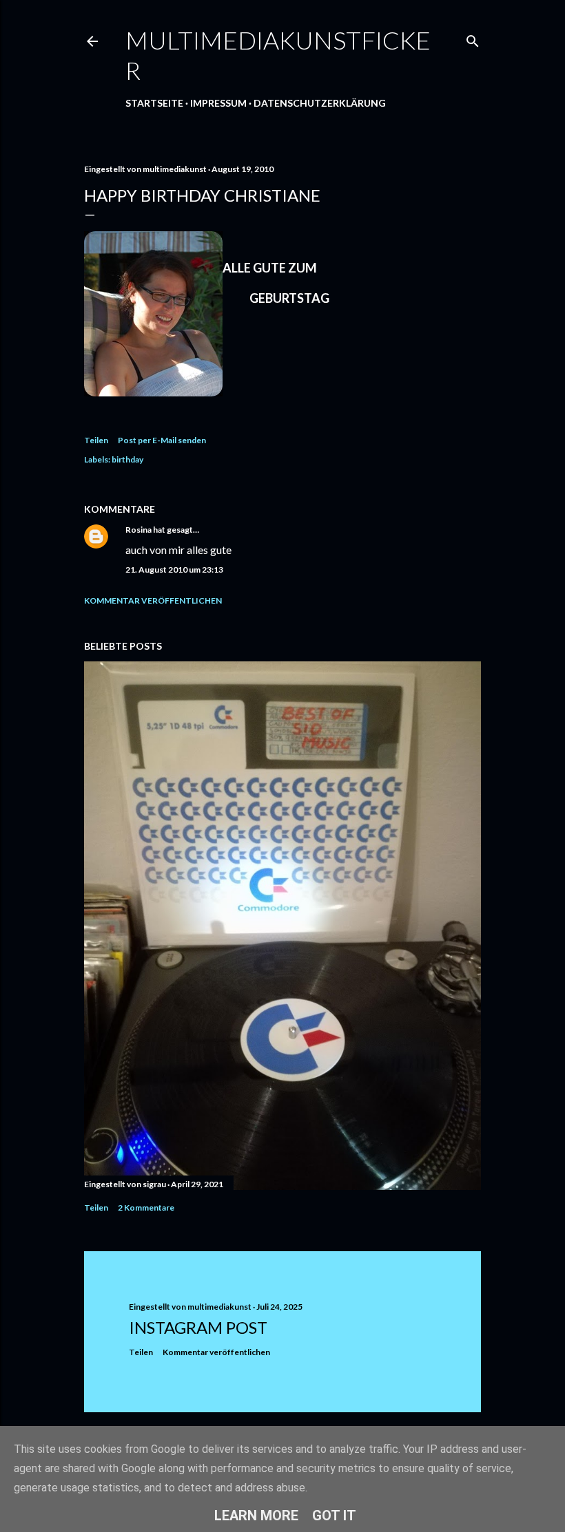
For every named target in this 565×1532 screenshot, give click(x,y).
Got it (334, 1515)
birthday (127, 459)
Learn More (256, 1515)
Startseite (154, 103)
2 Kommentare (146, 1207)
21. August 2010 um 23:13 (174, 569)
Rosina (138, 529)
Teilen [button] (96, 440)
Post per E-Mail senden (162, 440)
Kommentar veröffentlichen (153, 600)
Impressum (218, 103)
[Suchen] (472, 38)
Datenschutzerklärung (320, 103)
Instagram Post (198, 1327)
